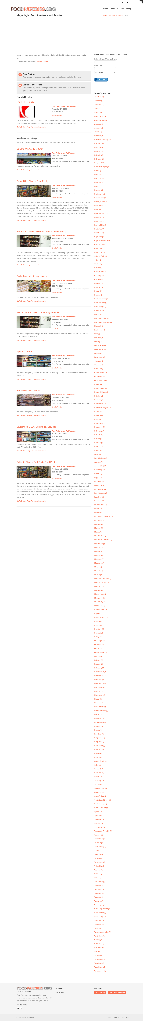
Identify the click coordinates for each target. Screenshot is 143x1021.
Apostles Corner (24, 351)
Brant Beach (100, 206)
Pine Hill (98, 691)
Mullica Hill (99, 606)
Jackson (98, 462)
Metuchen (99, 559)
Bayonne (98, 147)
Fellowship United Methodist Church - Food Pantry (41, 231)
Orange (98, 656)
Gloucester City (101, 380)
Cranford (98, 279)
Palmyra (98, 660)
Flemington (99, 342)
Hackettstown (100, 388)
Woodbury (99, 963)
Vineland (98, 885)
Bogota (98, 186)
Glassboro (99, 369)
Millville (98, 575)
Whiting (98, 940)
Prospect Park (100, 722)
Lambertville (100, 489)
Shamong (99, 781)
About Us (114, 9)
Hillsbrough (99, 431)
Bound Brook (100, 198)
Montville (98, 590)
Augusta (98, 128)
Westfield (99, 920)
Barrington (99, 143)
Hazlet (98, 411)
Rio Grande (99, 746)
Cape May (99, 237)
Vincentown (99, 882)
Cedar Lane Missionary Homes (32, 276)
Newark (98, 621)
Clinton (98, 264)
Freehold (98, 353)
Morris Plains (100, 594)
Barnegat (98, 136)
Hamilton (98, 400)
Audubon (98, 124)
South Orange (100, 804)
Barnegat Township (102, 140)
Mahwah (98, 528)
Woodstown (99, 967)
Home (105, 9)
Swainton (99, 823)
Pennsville (99, 680)
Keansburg (99, 470)
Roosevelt (99, 753)
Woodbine (99, 955)
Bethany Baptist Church (28, 390)
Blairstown (99, 178)
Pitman (98, 699)
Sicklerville (99, 784)
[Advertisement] (71, 33)
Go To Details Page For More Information (31, 127)
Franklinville (100, 349)
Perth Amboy (100, 683)
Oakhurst (99, 645)
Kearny (98, 474)
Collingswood (100, 272)
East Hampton (100, 303)
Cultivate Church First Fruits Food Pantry (37, 462)
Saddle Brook (100, 761)
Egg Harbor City (101, 318)
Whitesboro (99, 936)
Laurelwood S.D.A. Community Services (36, 426)
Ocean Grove (100, 652)
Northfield (99, 629)
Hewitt (97, 419)
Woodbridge (100, 959)
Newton (98, 625)
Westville (99, 924)
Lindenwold (99, 512)
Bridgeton (99, 217)
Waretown (99, 901)
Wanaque (99, 893)
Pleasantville (100, 707)
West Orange (100, 916)
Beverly (98, 174)
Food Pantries (33, 10)
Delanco (98, 283)
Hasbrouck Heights (102, 408)
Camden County (42, 62)
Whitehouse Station (102, 932)
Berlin (97, 171)
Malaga (98, 532)
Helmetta (98, 415)
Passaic (98, 664)
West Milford (100, 913)
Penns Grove (100, 672)
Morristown (99, 598)
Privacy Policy (22, 1004)
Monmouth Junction (102, 579)
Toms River (100, 847)
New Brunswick (101, 617)
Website (59, 116)
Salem (97, 765)
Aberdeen (99, 97)
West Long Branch (102, 909)
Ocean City (99, 648)
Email (54, 116)
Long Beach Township (103, 516)
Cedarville (99, 248)
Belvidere (99, 159)
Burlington (99, 229)
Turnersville (99, 862)
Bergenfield (99, 163)
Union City (99, 866)
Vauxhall (98, 870)
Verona (98, 874)
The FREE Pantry (25, 102)
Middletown (99, 563)
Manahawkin (100, 536)
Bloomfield (99, 182)
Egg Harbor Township (103, 322)
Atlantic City (100, 116)
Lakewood (99, 485)
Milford (98, 567)
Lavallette (99, 497)
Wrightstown (100, 971)
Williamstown (100, 948)
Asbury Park (100, 112)
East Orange (100, 307)
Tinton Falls (99, 839)
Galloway (99, 361)
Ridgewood (99, 738)
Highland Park (100, 423)
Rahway (98, 726)
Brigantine (99, 221)
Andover (98, 108)
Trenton (98, 854)
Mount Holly (100, 602)
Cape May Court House (104, 241)
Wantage (98, 897)
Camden (99, 233)
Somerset (99, 792)
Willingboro (99, 951)
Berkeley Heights (101, 167)
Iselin (97, 454)
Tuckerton (99, 858)
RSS (18, 1008)
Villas (97, 878)
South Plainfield (101, 808)
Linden (98, 509)
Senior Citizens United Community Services (38, 312)
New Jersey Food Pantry (116, 15)
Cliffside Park (100, 256)
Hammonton (100, 404)
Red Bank (99, 734)
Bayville (98, 151)
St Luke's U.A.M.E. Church (30, 148)
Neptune (98, 613)
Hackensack (100, 384)
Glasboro (99, 365)
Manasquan (99, 544)
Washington (99, 905)
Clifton (98, 260)
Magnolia (98, 524)
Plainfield (99, 703)
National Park (100, 610)
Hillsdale (98, 435)
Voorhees (99, 889)
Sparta (98, 812)
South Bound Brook (102, 800)
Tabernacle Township (103, 831)
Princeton (99, 718)
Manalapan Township (103, 540)
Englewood (99, 330)
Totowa (98, 850)
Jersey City (100, 466)
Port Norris (99, 714)
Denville (98, 287)
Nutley (98, 637)
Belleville (98, 155)
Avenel (98, 132)
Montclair (99, 586)
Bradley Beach (100, 202)
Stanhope (99, 819)
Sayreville (99, 769)
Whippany (99, 928)
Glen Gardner (100, 373)
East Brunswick (101, 299)
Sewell (98, 777)
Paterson (99, 668)
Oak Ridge (99, 641)
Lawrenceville (100, 505)
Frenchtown (99, 357)
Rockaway (99, 749)
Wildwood (99, 944)
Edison (98, 314)
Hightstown (99, 427)
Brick (97, 209)
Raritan (98, 730)
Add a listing (126, 9)
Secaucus (99, 773)
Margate (98, 547)
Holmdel (98, 446)
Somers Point (100, 788)
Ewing (97, 334)
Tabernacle (99, 827)
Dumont (98, 295)
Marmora (98, 555)
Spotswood (99, 815)
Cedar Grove (100, 244)
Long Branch (100, 520)
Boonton (98, 190)
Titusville (98, 843)
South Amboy (100, 796)
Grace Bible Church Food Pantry (33, 181)
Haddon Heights (101, 392)
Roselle (98, 757)
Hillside (98, 439)
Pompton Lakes (101, 711)
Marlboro (98, 551)
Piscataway (99, 695)
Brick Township (101, 213)
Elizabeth (99, 326)
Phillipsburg (99, 687)
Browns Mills (100, 225)
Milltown (98, 571)
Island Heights (100, 458)
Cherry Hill (99, 252)
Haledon (98, 396)
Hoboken (98, 443)
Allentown (99, 105)
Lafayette (99, 481)
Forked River (100, 345)
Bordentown (99, 194)
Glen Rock (99, 376)
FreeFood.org (100, 993)
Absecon (98, 101)
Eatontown (99, 310)
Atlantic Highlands (102, 120)
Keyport (98, 477)
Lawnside (99, 501)
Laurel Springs (100, 493)
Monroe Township (102, 582)
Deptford (98, 291)
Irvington (98, 450)
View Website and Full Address (63, 106)
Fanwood (98, 338)
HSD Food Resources (117, 993)
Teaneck (98, 835)
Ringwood (99, 742)
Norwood (98, 633)
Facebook (21, 1008)
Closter (98, 268)
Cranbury (99, 275)
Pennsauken (100, 676)
